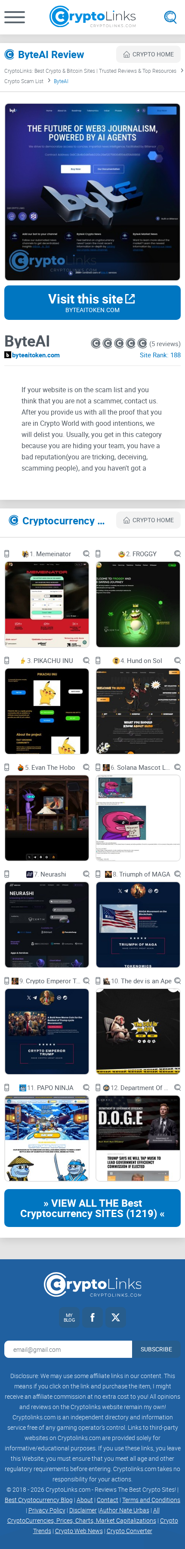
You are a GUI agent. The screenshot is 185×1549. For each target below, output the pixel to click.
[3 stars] (120, 343)
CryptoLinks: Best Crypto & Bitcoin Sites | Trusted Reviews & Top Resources (90, 70)
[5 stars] (142, 343)
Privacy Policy (46, 1510)
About (85, 1500)
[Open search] (170, 17)
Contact (107, 1500)
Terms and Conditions (151, 1500)
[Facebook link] (92, 1317)
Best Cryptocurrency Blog (39, 1500)
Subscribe (156, 1349)
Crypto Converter (129, 1531)
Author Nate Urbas (124, 1510)
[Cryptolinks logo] (92, 17)
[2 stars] (108, 343)
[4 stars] (131, 343)
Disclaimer (83, 1510)
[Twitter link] (115, 1317)
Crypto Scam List (23, 80)
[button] (14, 17)
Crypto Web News (79, 1531)
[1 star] (96, 343)
